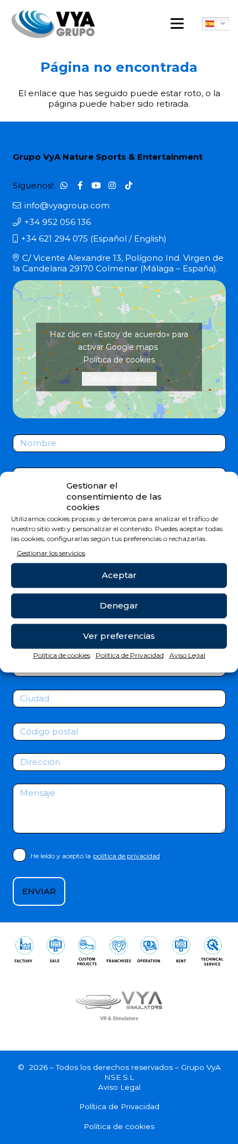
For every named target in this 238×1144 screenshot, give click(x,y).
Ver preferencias (119, 636)
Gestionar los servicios (51, 552)
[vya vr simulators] (119, 1005)
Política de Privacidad (130, 654)
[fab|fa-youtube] (96, 185)
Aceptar (119, 575)
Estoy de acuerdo (119, 379)
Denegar (119, 605)
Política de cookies (61, 654)
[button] (177, 23)
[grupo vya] (53, 23)
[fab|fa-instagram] (112, 185)
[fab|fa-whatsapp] (63, 185)
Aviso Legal (187, 654)
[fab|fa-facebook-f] (80, 185)
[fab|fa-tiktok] (128, 185)
